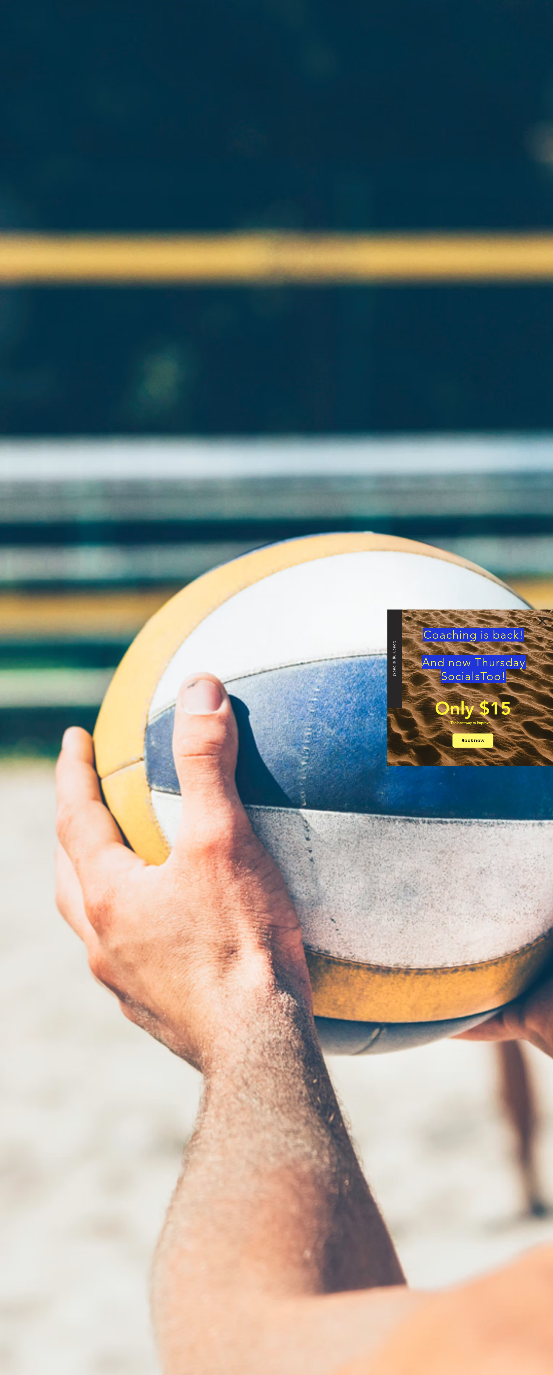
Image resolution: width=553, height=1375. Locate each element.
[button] (542, 621)
